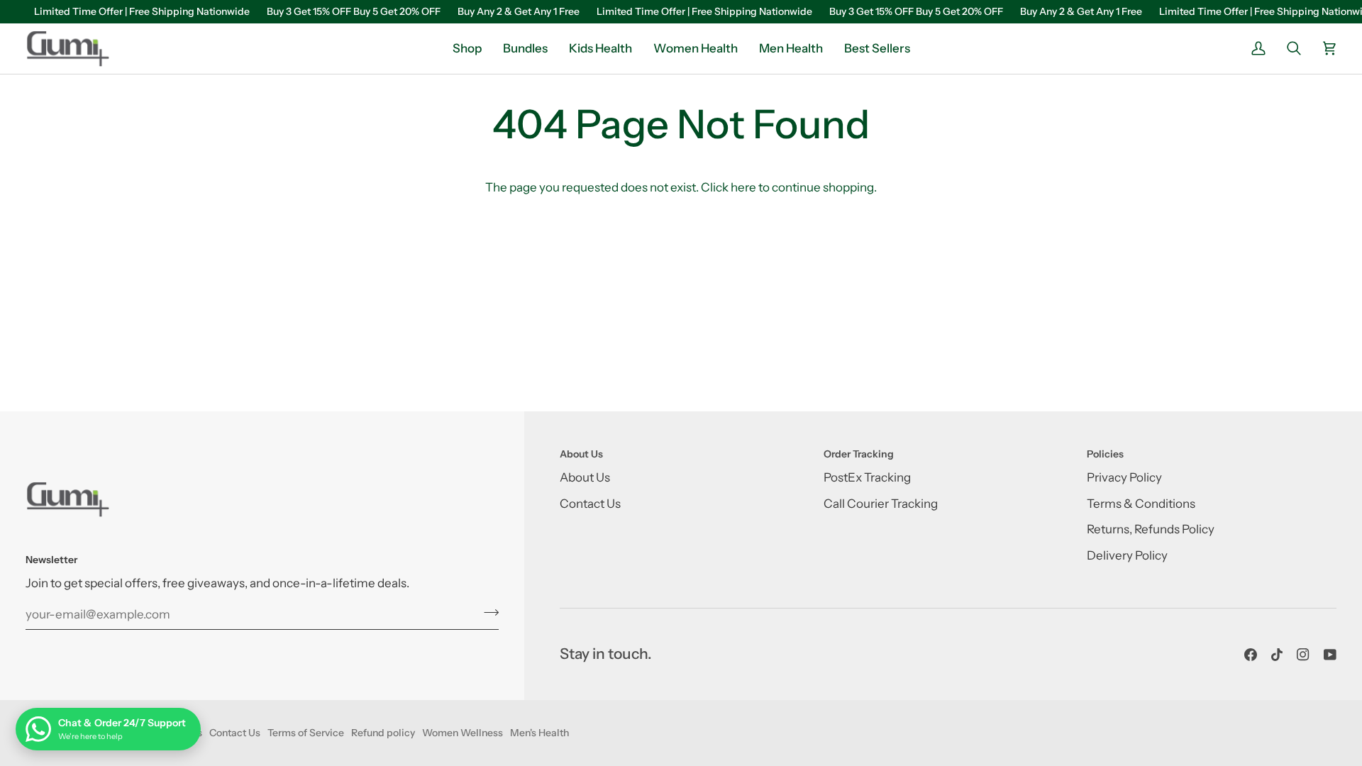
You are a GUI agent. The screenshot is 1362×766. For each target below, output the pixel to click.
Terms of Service (305, 732)
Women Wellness (462, 732)
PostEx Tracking (867, 477)
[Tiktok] (1277, 654)
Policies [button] (1105, 454)
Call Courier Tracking (881, 503)
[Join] (487, 612)
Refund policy (383, 732)
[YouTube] (1330, 654)
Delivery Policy (1127, 555)
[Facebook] (1250, 654)
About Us (585, 477)
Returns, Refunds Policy (1150, 529)
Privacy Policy (1124, 477)
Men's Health (539, 732)
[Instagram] (1303, 654)
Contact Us (590, 503)
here (743, 187)
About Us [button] (581, 454)
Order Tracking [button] (859, 454)
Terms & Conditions (1141, 503)
